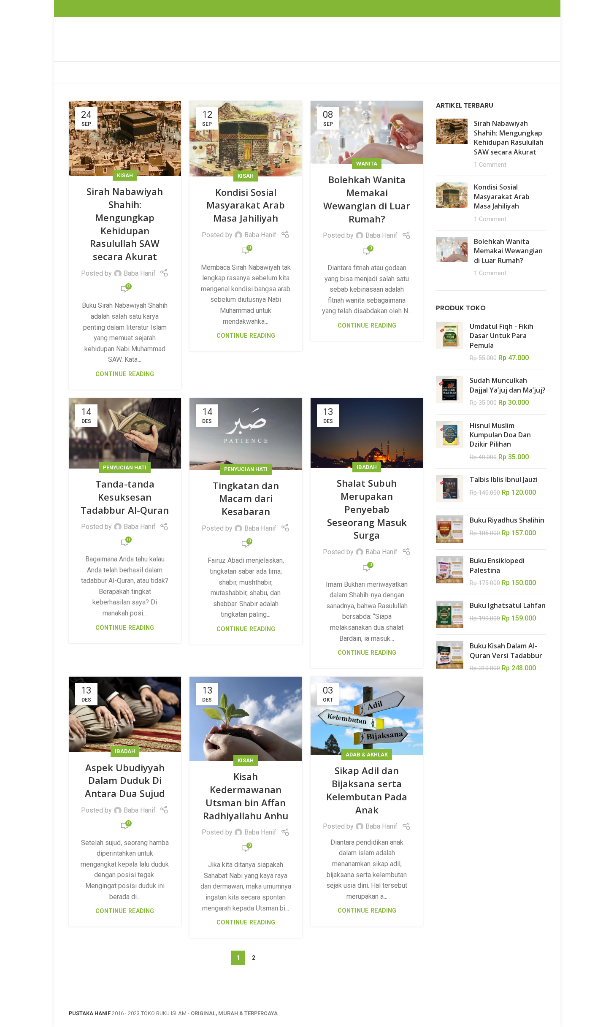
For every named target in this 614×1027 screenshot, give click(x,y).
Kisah (125, 175)
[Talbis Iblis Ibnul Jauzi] (449, 488)
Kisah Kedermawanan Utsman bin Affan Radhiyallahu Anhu (245, 795)
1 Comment (490, 164)
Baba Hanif (140, 273)
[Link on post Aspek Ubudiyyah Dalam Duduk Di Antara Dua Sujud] (125, 714)
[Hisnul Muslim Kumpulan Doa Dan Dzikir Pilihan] (449, 441)
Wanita (366, 163)
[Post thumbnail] (452, 144)
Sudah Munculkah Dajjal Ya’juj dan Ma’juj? (508, 385)
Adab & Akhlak (367, 754)
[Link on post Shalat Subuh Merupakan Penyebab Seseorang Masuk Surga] (367, 433)
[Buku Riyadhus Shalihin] (449, 529)
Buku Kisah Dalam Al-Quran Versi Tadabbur (506, 650)
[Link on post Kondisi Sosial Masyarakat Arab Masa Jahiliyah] (245, 138)
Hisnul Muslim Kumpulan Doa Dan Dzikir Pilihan (500, 435)
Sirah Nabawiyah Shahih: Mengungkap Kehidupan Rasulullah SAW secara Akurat (125, 224)
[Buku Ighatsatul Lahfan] (449, 614)
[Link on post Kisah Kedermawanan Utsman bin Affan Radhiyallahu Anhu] (245, 719)
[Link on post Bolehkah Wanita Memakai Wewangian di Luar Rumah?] (367, 132)
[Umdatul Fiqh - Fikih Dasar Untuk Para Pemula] (449, 342)
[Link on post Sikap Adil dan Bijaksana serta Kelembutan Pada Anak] (367, 716)
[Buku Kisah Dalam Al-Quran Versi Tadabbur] (449, 657)
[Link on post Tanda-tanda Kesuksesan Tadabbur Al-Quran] (125, 433)
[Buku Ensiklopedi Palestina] (449, 572)
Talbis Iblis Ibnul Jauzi (504, 479)
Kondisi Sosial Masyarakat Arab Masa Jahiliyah (245, 205)
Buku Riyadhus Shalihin (507, 520)
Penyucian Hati (124, 467)
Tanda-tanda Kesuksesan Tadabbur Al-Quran (125, 496)
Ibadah (367, 467)
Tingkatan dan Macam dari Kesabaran (246, 498)
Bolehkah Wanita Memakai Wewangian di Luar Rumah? (366, 199)
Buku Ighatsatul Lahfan (508, 605)
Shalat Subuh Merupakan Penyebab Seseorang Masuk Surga (367, 509)
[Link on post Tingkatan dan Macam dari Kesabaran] (245, 434)
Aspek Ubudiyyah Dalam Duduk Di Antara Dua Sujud (125, 780)
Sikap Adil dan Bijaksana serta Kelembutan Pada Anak (366, 790)
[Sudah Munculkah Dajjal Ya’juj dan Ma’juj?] (449, 391)
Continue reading (124, 374)
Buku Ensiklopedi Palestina (497, 565)
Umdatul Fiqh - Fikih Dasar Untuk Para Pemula (501, 336)
